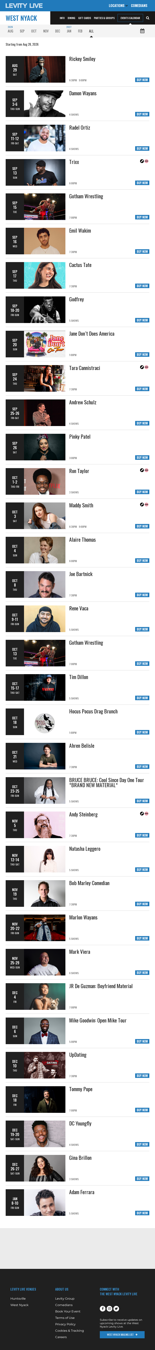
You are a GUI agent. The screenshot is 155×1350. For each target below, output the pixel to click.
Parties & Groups (104, 18)
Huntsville (18, 1298)
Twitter (116, 1309)
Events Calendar (130, 18)
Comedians (139, 5)
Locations (117, 5)
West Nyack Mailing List (120, 1334)
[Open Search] (147, 17)
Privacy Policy (65, 1324)
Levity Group (64, 1298)
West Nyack (21, 18)
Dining (71, 18)
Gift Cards (84, 18)
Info (62, 18)
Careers (61, 1337)
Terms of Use (65, 1317)
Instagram (109, 1309)
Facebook (102, 1309)
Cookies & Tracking (69, 1330)
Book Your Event (68, 1311)
